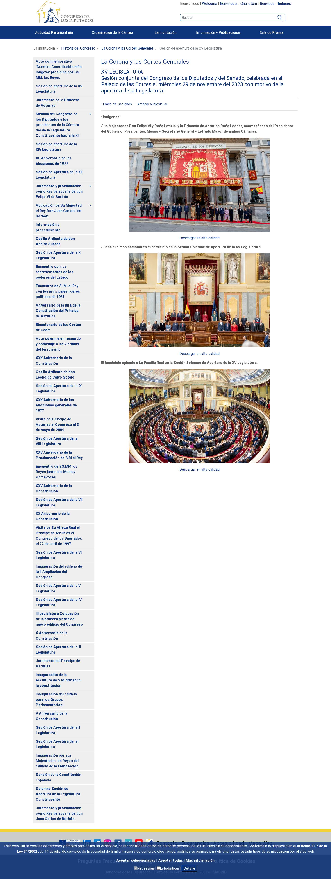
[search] (232, 17)
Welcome (209, 3)
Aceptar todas (171, 860)
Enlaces (284, 3)
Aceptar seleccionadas (136, 860)
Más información (200, 860)
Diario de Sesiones (117, 104)
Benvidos (267, 3)
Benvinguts (229, 3)
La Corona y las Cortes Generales (127, 48)
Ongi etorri (248, 3)
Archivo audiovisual (152, 104)
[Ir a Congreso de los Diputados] (64, 13)
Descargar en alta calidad (199, 238)
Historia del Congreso (78, 48)
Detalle (189, 868)
